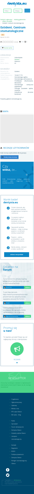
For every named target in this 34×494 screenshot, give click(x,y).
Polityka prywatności (17, 454)
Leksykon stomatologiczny (16, 437)
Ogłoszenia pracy (16, 402)
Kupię (13, 421)
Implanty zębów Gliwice (18, 433)
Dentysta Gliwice (16, 430)
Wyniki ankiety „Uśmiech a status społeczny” (19, 248)
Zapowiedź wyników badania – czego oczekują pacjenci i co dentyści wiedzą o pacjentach (19, 230)
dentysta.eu (17, 480)
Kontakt (13, 445)
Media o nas (15, 408)
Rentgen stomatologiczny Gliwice (19, 462)
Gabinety (14, 405)
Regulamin (14, 448)
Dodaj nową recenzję (10, 157)
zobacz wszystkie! (16, 254)
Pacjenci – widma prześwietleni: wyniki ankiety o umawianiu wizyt (17, 240)
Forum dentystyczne (17, 427)
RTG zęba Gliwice (16, 412)
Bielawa (17, 59)
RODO (13, 451)
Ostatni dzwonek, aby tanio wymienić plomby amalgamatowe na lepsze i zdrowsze (19, 210)
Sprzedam (14, 424)
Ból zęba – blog (16, 415)
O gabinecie (15, 399)
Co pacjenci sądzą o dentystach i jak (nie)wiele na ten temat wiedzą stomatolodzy (18, 220)
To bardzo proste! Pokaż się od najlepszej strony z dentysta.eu (15, 338)
